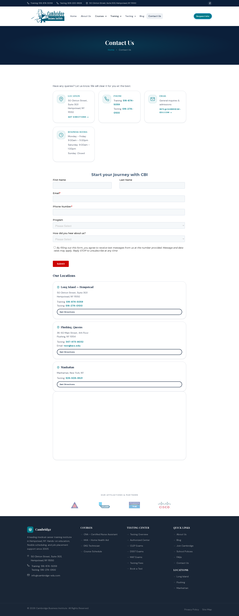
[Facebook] (210, 3)
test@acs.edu (72, 345)
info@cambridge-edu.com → (170, 111)
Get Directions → (78, 117)
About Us (86, 16)
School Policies (185, 551)
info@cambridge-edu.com (46, 575)
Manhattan (182, 588)
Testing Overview (139, 534)
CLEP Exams (136, 545)
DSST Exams (137, 551)
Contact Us (154, 16)
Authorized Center (140, 540)
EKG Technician (92, 545)
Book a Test (136, 568)
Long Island (183, 576)
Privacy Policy (191, 609)
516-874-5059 (74, 301)
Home (73, 16)
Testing (129, 16)
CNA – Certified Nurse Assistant (101, 534)
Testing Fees (136, 563)
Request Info (202, 16)
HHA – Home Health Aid (96, 540)
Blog (142, 16)
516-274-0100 (74, 305)
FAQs (179, 557)
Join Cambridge (185, 545)
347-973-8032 (74, 341)
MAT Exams (136, 557)
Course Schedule (93, 551)
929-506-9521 (74, 378)
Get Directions (67, 312)
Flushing (181, 582)
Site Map (207, 609)
